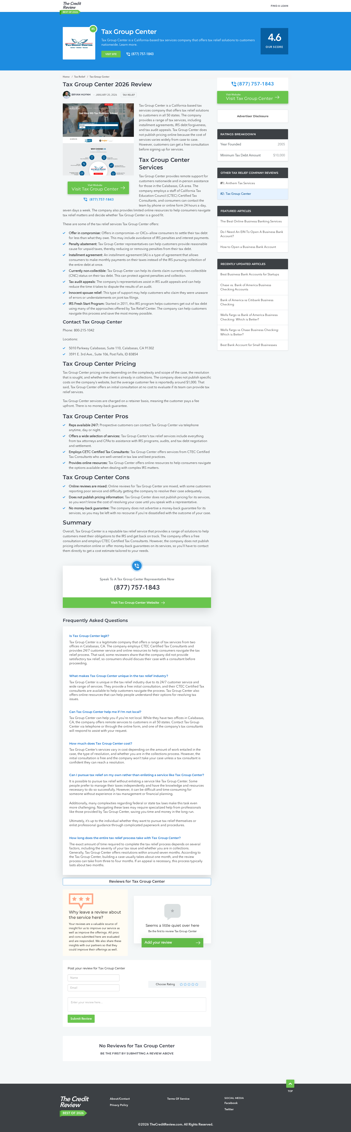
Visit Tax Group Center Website (135, 602)
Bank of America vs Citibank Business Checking (246, 302)
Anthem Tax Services (237, 183)
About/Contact (120, 1098)
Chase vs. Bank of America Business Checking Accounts (245, 287)
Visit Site (111, 54)
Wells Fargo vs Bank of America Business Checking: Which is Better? (249, 317)
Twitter (229, 1109)
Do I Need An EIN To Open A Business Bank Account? (251, 234)
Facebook (231, 1103)
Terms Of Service (178, 1098)
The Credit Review (72, 6)
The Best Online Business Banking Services (251, 221)
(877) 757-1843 (137, 588)
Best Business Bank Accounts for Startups (249, 274)
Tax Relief (79, 77)
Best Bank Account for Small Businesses (248, 345)
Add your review (158, 942)
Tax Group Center (273, 41)
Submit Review (81, 1019)
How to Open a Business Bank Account (248, 247)
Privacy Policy (119, 1105)
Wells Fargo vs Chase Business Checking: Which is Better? (249, 332)
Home (66, 77)
